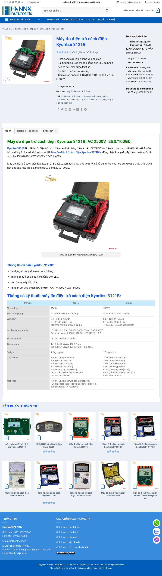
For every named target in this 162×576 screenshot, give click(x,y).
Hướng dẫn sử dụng (73, 19)
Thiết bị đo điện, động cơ (26, 29)
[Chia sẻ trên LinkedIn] (77, 109)
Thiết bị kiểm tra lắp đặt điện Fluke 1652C (49, 445)
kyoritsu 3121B (76, 99)
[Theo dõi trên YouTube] (19, 2)
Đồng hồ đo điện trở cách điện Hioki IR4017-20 (145, 445)
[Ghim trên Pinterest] (70, 109)
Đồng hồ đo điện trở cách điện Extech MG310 (16, 445)
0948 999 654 (146, 74)
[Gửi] (107, 10)
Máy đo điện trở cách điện (52, 29)
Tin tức (91, 19)
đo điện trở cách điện (70, 96)
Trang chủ (7, 29)
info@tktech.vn (133, 53)
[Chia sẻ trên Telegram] (85, 109)
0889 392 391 (145, 78)
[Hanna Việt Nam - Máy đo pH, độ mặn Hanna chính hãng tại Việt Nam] (19, 11)
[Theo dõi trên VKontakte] (22, 2)
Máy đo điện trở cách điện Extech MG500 (113, 494)
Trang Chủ (53, 19)
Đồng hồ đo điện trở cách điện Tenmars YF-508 (81, 494)
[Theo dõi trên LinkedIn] (16, 2)
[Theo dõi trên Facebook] (4, 2)
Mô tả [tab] (8, 131)
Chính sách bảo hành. (67, 532)
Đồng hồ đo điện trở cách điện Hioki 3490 (48, 494)
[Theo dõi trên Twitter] (10, 2)
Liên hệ (111, 19)
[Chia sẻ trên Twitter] (62, 109)
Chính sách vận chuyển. (68, 542)
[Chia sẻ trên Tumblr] (81, 109)
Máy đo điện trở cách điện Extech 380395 (81, 445)
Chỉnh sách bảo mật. (67, 537)
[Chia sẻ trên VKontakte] (73, 109)
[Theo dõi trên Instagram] (7, 2)
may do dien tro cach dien (95, 99)
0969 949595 (144, 81)
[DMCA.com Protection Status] (65, 552)
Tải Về (101, 19)
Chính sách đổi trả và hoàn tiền (72, 547)
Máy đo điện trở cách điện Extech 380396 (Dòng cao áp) (145, 495)
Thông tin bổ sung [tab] (27, 131)
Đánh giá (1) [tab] (49, 131)
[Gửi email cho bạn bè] (66, 109)
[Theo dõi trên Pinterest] (13, 2)
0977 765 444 (144, 71)
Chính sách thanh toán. (68, 527)
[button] (33, 2)
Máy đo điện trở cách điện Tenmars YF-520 (17, 494)
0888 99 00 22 (145, 92)
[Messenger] (156, 540)
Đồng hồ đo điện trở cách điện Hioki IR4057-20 (113, 445)
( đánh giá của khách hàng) (84, 52)
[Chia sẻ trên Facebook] (58, 109)
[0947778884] (156, 523)
